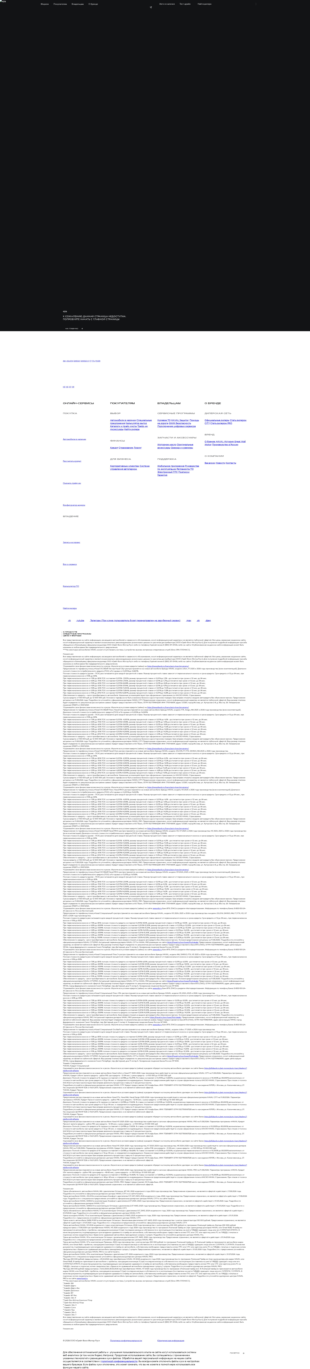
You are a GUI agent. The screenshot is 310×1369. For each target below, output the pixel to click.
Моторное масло (166, 444)
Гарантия (162, 475)
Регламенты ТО (185, 469)
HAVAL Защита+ (180, 420)
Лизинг (138, 447)
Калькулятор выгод (136, 423)
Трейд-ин (142, 426)
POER (97, 361)
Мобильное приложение (171, 466)
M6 (64, 361)
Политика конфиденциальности (126, 1340)
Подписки (183, 472)
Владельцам (78, 4)
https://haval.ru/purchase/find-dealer (182, 942)
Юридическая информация (170, 1340)
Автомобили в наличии (123, 420)
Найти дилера (131, 429)
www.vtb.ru (157, 908)
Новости (220, 462)
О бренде (93, 4)
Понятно (235, 1353)
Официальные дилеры (217, 420)
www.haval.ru (82, 1278)
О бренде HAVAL (214, 441)
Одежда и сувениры (182, 447)
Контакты (231, 462)
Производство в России (225, 444)
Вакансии (210, 462)
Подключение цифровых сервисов (176, 426)
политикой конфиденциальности (119, 1361)
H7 (70, 387)
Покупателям (60, 4)
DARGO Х (85, 361)
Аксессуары (117, 429)
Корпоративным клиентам (124, 466)
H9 (73, 387)
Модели (45, 4)
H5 (67, 387)
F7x (93, 361)
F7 (90, 361)
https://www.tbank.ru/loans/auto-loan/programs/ (168, 666)
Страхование (126, 447)
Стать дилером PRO (221, 423)
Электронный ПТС (167, 472)
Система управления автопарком (129, 467)
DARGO (77, 361)
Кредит (114, 447)
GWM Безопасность (180, 423)
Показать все (68, 654)
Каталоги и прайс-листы (123, 426)
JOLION (69, 361)
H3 (64, 387)
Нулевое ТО (163, 420)
